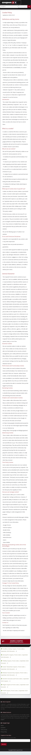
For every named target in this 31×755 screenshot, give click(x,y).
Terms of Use (4, 729)
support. (2, 719)
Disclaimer (3, 727)
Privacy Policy (4, 732)
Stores (2, 725)
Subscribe (4, 744)
